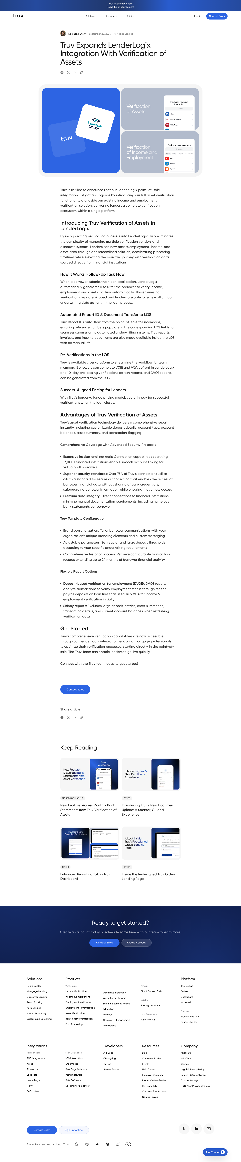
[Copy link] (81, 72)
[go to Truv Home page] (18, 16)
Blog (144, 1052)
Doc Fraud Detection (114, 992)
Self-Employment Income (116, 1003)
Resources (111, 16)
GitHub (107, 1063)
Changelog (109, 1058)
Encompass (71, 1063)
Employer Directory (152, 1074)
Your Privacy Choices (198, 1085)
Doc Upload (109, 1025)
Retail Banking (34, 1002)
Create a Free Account (154, 1091)
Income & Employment (77, 996)
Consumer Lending (37, 996)
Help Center (148, 1069)
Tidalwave (32, 1069)
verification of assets (104, 236)
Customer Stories (151, 1058)
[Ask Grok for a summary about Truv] (118, 1144)
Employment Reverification (80, 1007)
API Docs (108, 1052)
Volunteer (108, 1014)
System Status (111, 1069)
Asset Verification (75, 1013)
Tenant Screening (36, 1013)
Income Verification (76, 991)
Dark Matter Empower (77, 1085)
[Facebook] (62, 72)
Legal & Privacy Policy (192, 1069)
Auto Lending (34, 1007)
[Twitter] (68, 72)
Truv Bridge (187, 986)
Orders (184, 991)
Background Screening (39, 1018)
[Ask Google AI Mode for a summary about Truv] (97, 1144)
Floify (29, 1085)
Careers (185, 1063)
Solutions (91, 16)
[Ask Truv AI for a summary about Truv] (128, 1144)
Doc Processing (74, 1024)
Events (145, 1063)
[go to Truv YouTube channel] (208, 1128)
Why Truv (186, 1058)
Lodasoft (32, 1074)
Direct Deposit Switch (152, 991)
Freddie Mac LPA (190, 1016)
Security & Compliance (193, 1074)
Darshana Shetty (77, 33)
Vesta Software (73, 1074)
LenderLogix (33, 1080)
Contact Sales (104, 942)
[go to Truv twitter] (184, 1128)
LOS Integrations (74, 1058)
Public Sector (34, 986)
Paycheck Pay (148, 1019)
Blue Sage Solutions (76, 1069)
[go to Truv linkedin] (196, 1128)
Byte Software (73, 1080)
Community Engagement (116, 1020)
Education (108, 1009)
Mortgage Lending (123, 33)
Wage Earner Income (114, 998)
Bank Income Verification (79, 1018)
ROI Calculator (150, 1085)
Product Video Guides (154, 1080)
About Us (186, 1052)
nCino (30, 1063)
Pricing (130, 16)
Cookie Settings (189, 1080)
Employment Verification (78, 1002)
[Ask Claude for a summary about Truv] (107, 1144)
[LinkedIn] (75, 72)
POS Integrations (36, 1058)
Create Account (136, 942)
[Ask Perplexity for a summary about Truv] (86, 1144)
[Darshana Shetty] (63, 33)
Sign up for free (74, 1130)
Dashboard (187, 996)
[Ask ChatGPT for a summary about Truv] (76, 1144)
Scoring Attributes (151, 1005)
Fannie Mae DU (189, 1022)
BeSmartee (33, 1091)
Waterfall (186, 1002)
